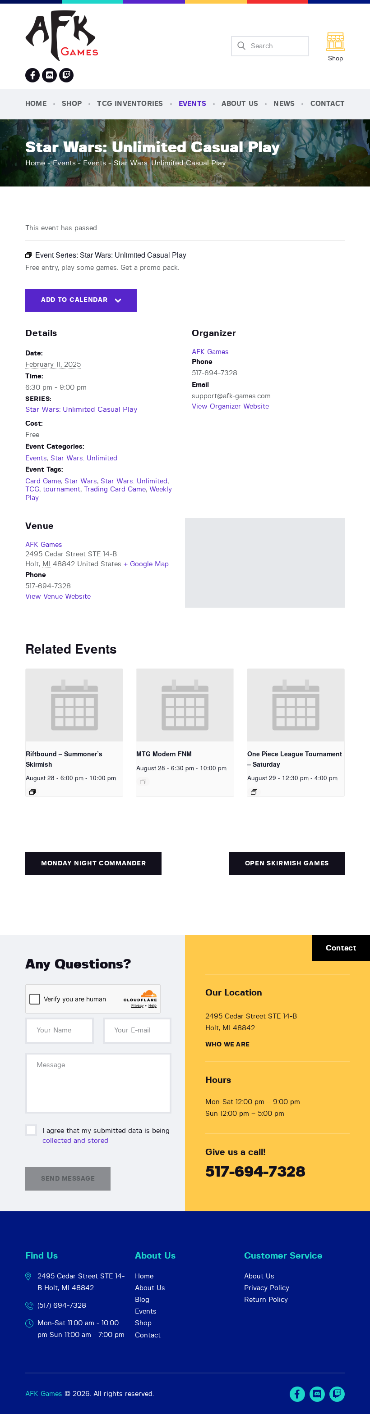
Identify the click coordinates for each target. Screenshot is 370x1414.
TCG (32, 489)
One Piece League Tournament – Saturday (294, 758)
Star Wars (81, 481)
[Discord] (49, 75)
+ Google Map (146, 564)
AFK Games (210, 352)
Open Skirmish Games (287, 863)
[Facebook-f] (32, 75)
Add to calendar (74, 300)
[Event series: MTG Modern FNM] (143, 781)
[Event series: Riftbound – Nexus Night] (32, 792)
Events (64, 163)
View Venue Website (58, 596)
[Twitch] (337, 1394)
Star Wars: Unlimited (84, 458)
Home (35, 163)
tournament (61, 489)
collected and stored (75, 1140)
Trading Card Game (115, 489)
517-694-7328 (255, 1172)
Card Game (43, 481)
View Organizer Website (230, 406)
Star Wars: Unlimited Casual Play (81, 409)
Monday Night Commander (93, 863)
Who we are (227, 1044)
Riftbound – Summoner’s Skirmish (64, 758)
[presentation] (74, 705)
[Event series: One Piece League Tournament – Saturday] (254, 792)
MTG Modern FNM (164, 753)
